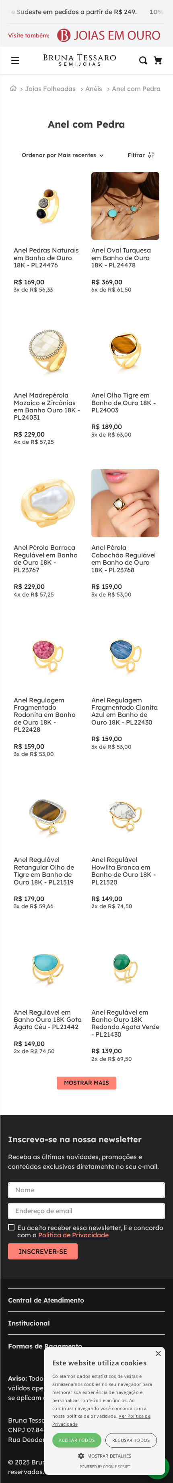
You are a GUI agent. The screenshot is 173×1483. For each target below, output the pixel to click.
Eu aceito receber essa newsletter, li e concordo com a (90, 1231)
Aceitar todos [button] (77, 1440)
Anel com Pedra (136, 89)
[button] (15, 60)
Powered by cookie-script (105, 1466)
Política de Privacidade (73, 1235)
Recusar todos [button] (131, 1440)
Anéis (93, 89)
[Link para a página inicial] (13, 89)
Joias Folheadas (50, 89)
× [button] (158, 1354)
